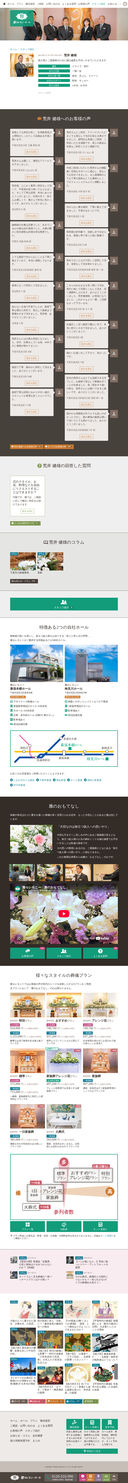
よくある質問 (69, 4)
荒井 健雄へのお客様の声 (27, 446)
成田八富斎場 (94, 780)
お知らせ (37, 1401)
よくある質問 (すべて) (26, 523)
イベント (56, 1401)
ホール (11, 4)
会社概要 (38, 1435)
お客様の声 (84, 4)
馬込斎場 (61, 780)
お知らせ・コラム (117, 4)
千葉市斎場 (45, 780)
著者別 (91, 1401)
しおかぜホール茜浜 (23, 780)
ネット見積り (107, 1235)
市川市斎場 (19, 785)
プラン (19, 4)
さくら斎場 (76, 780)
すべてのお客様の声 (59, 446)
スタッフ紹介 (99, 4)
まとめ (36, 1440)
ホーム (13, 49)
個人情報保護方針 (20, 1440)
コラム (74, 1401)
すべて (19, 1401)
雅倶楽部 (30, 4)
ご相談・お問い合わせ (48, 4)
